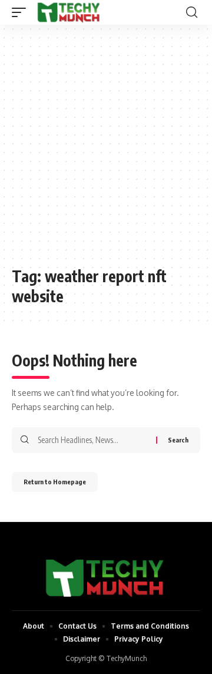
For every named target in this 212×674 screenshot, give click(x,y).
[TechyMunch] (69, 12)
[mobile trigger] (22, 12)
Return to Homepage (55, 481)
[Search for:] (92, 440)
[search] (191, 12)
